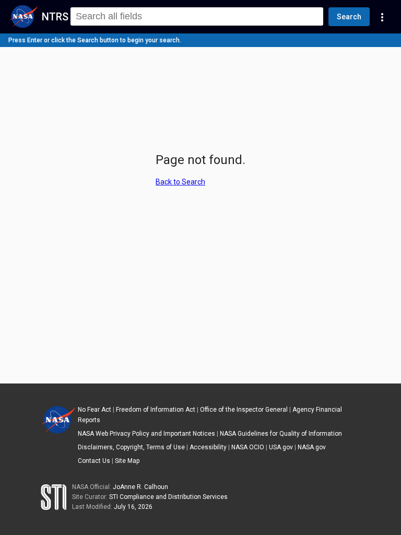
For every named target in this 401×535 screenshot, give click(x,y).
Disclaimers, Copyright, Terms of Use (131, 447)
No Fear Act (94, 409)
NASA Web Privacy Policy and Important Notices (146, 433)
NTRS (55, 16)
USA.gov (281, 447)
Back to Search (180, 182)
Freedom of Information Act (155, 409)
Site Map (127, 460)
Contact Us (94, 460)
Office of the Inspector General (244, 409)
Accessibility (208, 447)
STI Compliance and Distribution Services (168, 497)
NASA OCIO (247, 447)
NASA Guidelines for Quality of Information (281, 433)
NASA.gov (312, 447)
